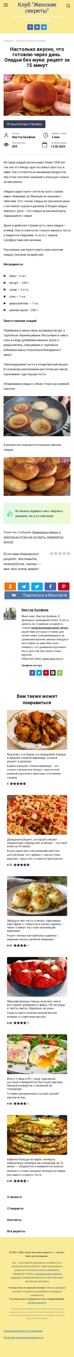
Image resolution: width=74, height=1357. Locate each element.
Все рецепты (16, 1231)
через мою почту (52, 658)
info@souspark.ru (37, 1302)
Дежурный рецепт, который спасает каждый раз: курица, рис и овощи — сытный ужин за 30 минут (37, 843)
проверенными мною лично (49, 627)
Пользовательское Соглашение (23, 1331)
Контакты (14, 1220)
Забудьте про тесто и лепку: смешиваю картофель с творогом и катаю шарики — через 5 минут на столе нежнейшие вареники (35, 926)
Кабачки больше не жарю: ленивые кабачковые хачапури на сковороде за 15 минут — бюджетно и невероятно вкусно (35, 1163)
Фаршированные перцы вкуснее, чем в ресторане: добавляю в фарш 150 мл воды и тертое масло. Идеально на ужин (36, 1005)
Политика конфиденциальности (23, 1337)
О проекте (14, 1197)
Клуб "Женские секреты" (37, 7)
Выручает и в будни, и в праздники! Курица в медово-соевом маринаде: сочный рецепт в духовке (36, 758)
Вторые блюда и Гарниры (24, 124)
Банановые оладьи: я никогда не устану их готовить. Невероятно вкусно (33, 537)
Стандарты (15, 1208)
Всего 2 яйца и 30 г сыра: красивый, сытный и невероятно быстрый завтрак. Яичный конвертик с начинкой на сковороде (35, 1084)
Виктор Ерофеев (35, 610)
